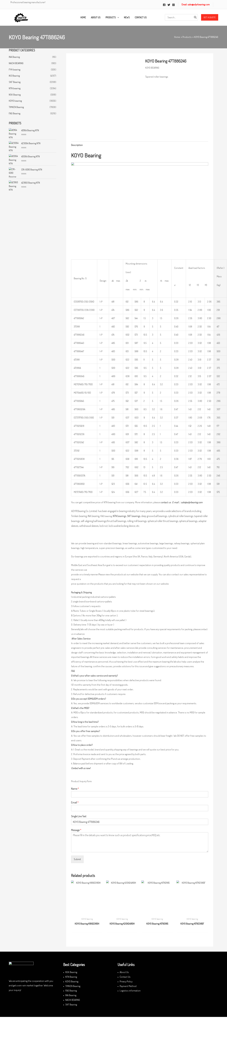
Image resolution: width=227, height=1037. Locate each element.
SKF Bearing (14, 82)
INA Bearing (14, 56)
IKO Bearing (14, 75)
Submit (77, 859)
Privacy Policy (126, 981)
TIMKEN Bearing (16, 107)
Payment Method (128, 986)
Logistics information (130, 990)
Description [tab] (77, 145)
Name (75, 788)
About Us (124, 972)
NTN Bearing (71, 976)
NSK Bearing (15, 94)
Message (76, 830)
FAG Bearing (14, 113)
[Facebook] (164, 4)
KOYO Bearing (71, 981)
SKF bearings (133, 516)
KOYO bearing (15, 100)
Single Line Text (78, 816)
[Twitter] (169, 4)
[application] (117, 17)
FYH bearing (14, 69)
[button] (209, 17)
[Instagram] (173, 4)
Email (75, 802)
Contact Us (125, 976)
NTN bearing (14, 88)
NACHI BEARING (16, 63)
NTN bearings (119, 516)
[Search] (195, 17)
